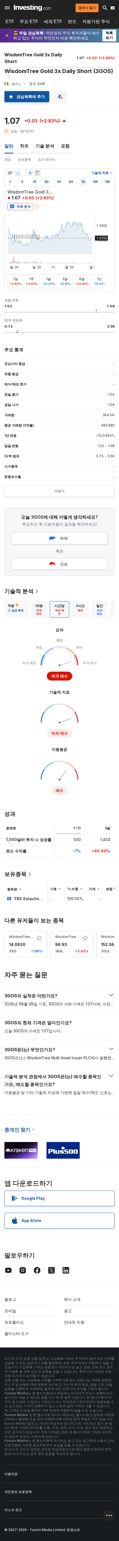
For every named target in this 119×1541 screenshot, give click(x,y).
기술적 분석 (18, 591)
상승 (64, 563)
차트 (24, 146)
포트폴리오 (14, 1322)
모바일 (10, 1310)
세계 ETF (53, 21)
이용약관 (11, 1474)
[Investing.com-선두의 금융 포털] (32, 7)
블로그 (10, 1299)
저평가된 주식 (96, 21)
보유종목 (24, 159)
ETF (10, 21)
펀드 (72, 21)
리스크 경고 (13, 1510)
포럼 (65, 146)
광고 (68, 1310)
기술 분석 (44, 146)
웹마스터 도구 (16, 1333)
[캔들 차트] (10, 173)
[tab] (15, 609)
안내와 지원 (74, 1322)
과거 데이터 (46, 159)
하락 (64, 538)
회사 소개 (72, 1299)
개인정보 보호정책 (18, 1492)
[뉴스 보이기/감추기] (37, 173)
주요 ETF (29, 21)
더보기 (59, 491)
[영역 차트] (18, 173)
